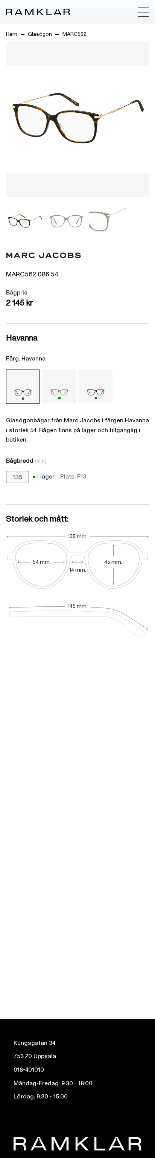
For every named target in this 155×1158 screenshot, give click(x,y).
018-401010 (29, 1070)
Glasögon (40, 34)
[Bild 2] (66, 221)
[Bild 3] (107, 221)
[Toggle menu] (143, 12)
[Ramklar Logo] (38, 12)
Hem (11, 34)
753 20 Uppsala (35, 1056)
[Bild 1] (25, 221)
